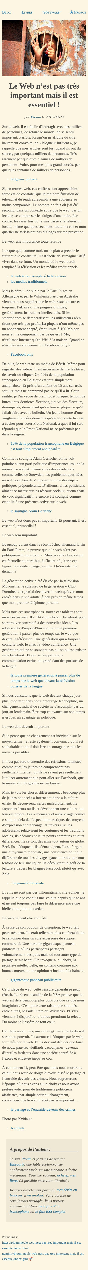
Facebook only (22, 354)
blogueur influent (24, 179)
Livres (27, 12)
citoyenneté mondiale (27, 883)
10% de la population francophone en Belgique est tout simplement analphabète (47, 446)
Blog (6, 12)
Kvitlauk (17, 1128)
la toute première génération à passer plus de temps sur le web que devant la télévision (45, 678)
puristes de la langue (27, 686)
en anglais (35, 1195)
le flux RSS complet (50, 1212)
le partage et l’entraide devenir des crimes (43, 1109)
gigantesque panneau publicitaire (36, 980)
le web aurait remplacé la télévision (38, 276)
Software (51, 12)
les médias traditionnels (29, 281)
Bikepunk (17, 1164)
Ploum (36, 117)
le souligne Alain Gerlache (31, 511)
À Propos (78, 12)
